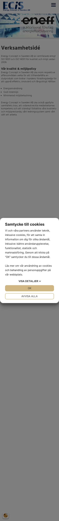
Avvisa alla (29, 296)
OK (29, 288)
